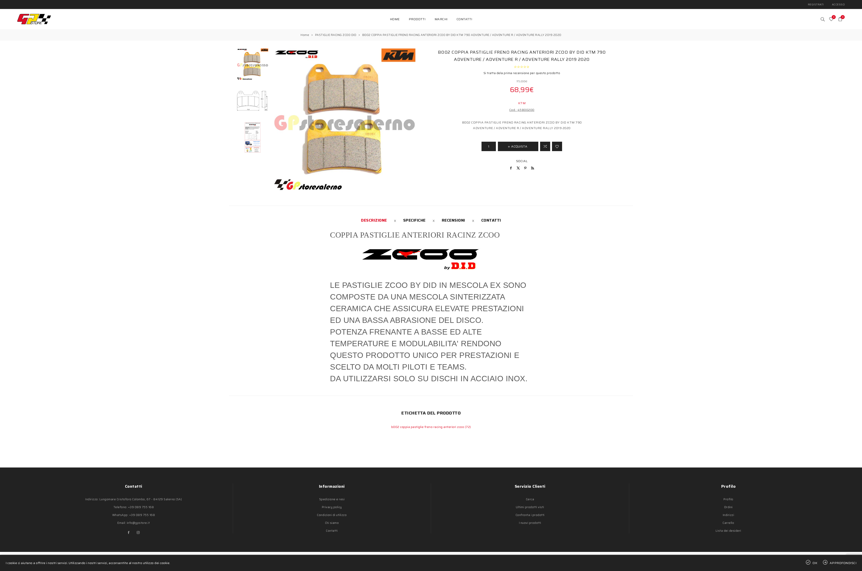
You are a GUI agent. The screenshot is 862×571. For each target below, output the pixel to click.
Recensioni (453, 220)
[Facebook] (128, 532)
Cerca (530, 499)
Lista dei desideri (728, 530)
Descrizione (374, 220)
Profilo (728, 499)
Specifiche (414, 220)
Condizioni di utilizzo (332, 515)
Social (522, 161)
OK (815, 562)
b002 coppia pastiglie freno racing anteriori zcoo (428, 426)
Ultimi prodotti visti (530, 507)
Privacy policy (332, 507)
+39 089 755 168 (141, 507)
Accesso (838, 4)
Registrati (816, 4)
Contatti (491, 220)
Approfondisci (843, 562)
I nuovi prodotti (530, 522)
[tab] (374, 220)
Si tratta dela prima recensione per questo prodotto (522, 73)
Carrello (728, 522)
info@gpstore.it (138, 522)
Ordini (728, 507)
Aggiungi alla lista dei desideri (557, 146)
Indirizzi (728, 515)
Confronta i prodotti (530, 515)
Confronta (545, 146)
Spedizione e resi (332, 499)
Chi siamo (332, 522)
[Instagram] (138, 532)
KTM (522, 103)
